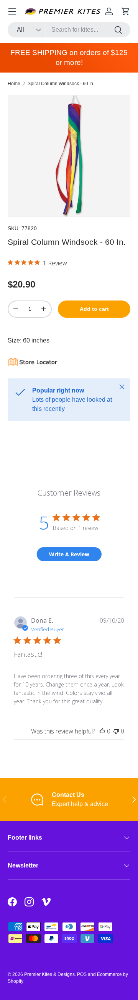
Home (14, 83)
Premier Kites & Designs (49, 974)
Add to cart (94, 309)
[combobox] (69, 29)
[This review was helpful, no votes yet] (102, 731)
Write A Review (69, 554)
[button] (125, 11)
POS (82, 974)
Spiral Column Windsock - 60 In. (61, 83)
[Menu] (12, 11)
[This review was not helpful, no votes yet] (116, 731)
